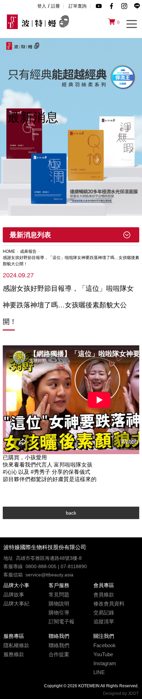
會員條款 (103, 594)
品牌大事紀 (16, 603)
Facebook (104, 645)
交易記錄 (103, 612)
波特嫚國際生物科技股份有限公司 (44, 547)
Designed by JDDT (121, 693)
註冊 (55, 6)
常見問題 (59, 594)
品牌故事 (13, 594)
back (71, 513)
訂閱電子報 (61, 621)
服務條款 (13, 654)
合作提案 (59, 654)
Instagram (104, 663)
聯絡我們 (59, 645)
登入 (41, 6)
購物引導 (59, 612)
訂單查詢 (78, 6)
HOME (9, 251)
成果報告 (28, 251)
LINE (99, 672)
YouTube (103, 654)
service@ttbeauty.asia (49, 574)
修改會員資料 (108, 603)
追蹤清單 (103, 621)
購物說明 (59, 603)
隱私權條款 (16, 645)
